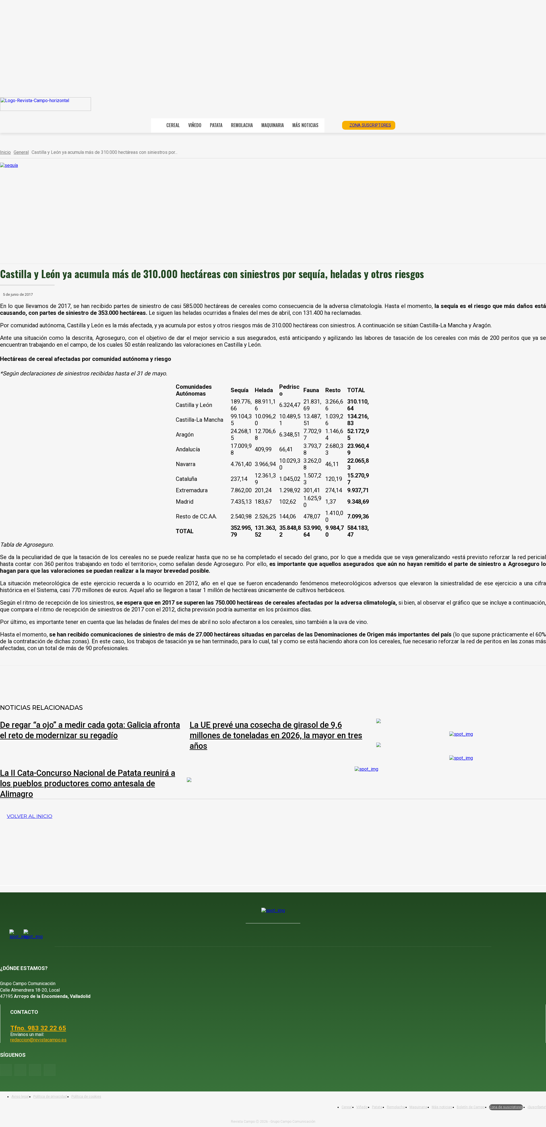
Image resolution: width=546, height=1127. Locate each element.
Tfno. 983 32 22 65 (38, 1028)
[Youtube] (35, 1070)
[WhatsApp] (108, 680)
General (21, 152)
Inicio (5, 152)
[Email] (149, 680)
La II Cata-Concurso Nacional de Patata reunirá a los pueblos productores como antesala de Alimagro (87, 783)
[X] (87, 680)
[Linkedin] (128, 680)
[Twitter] (49, 1070)
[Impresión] (169, 680)
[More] (190, 680)
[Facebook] (67, 680)
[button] (331, 125)
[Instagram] (20, 1070)
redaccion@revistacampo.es (38, 1040)
